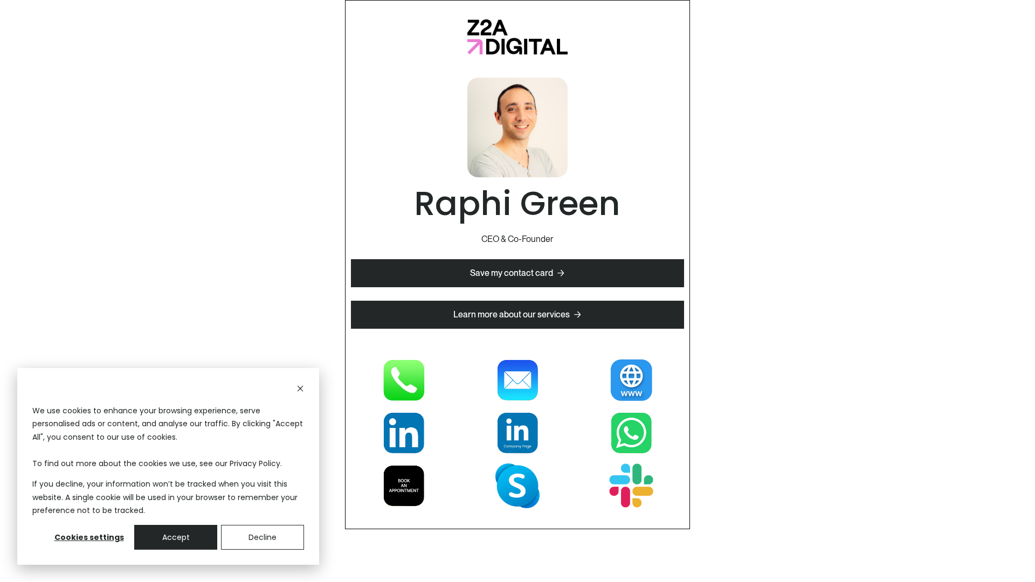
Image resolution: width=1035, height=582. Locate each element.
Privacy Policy (255, 463)
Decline (263, 537)
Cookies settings (89, 537)
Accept (176, 537)
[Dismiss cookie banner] (300, 390)
